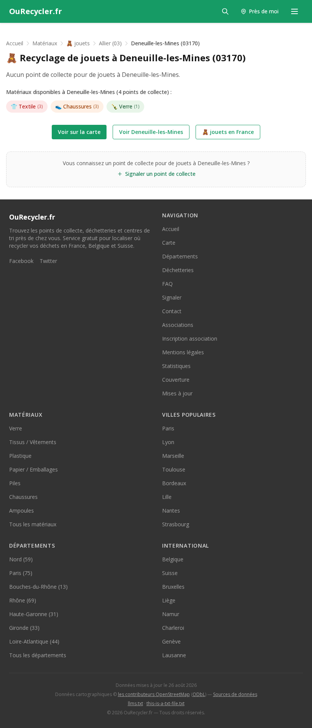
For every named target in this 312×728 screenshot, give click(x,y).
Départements (180, 256)
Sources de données (235, 694)
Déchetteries (178, 270)
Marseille (173, 455)
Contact (171, 311)
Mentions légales (183, 352)
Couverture (175, 379)
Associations (177, 324)
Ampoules (21, 510)
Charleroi (173, 627)
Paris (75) (20, 573)
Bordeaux (174, 483)
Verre (125, 106)
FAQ (167, 283)
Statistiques (176, 366)
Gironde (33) (24, 627)
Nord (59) (21, 559)
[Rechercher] (225, 11)
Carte (168, 242)
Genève (171, 641)
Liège (168, 600)
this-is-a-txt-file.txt (165, 703)
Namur (170, 614)
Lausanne (174, 655)
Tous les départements (37, 655)
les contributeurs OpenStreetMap (154, 694)
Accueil (14, 43)
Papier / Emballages (33, 469)
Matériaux (44, 43)
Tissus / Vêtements (32, 442)
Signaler (171, 297)
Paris (168, 428)
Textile (27, 106)
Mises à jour (177, 393)
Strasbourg (175, 524)
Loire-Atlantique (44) (34, 641)
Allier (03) (110, 43)
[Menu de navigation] (294, 11)
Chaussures (77, 106)
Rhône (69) (22, 600)
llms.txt (135, 703)
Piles (15, 483)
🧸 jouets (78, 43)
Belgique (172, 559)
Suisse (170, 573)
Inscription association (189, 338)
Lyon (168, 442)
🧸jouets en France (228, 131)
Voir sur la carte (79, 131)
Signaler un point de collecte (160, 173)
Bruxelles (173, 586)
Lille (167, 496)
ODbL (199, 694)
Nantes (171, 510)
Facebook (21, 260)
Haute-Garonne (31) (33, 614)
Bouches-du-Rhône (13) (38, 586)
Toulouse (173, 469)
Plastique (20, 455)
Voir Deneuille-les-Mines (151, 131)
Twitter (48, 260)
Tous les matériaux (32, 524)
